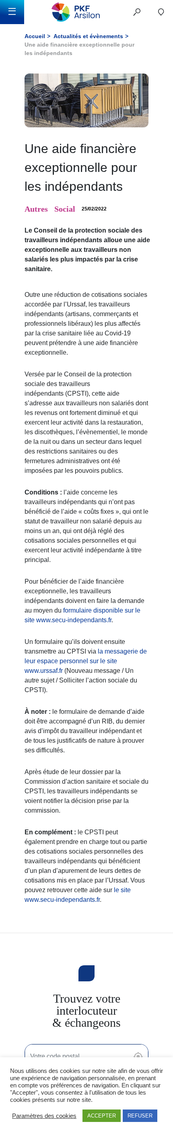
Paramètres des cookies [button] (44, 1116)
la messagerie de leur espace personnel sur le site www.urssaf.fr (86, 661)
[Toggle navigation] (12, 12)
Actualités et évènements (88, 36)
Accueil (35, 36)
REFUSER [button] (140, 1116)
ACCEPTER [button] (101, 1116)
